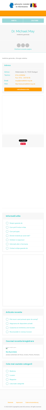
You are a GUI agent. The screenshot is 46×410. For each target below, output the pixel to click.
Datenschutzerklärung (32, 402)
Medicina (13, 371)
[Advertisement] (23, 177)
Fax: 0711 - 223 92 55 (22, 78)
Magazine (13, 379)
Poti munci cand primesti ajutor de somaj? (24, 319)
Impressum (19, 402)
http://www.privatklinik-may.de (25, 84)
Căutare (34, 20)
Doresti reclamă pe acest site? (20, 236)
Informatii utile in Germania (19, 244)
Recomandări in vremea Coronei (21, 332)
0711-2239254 (20, 75)
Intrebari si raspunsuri (17, 240)
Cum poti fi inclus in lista (18, 227)
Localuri (12, 375)
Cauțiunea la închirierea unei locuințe (22, 328)
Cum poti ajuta (14, 231)
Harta (13, 20)
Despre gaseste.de (16, 223)
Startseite (10, 402)
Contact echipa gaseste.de (19, 248)
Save (24, 144)
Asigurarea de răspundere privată (21, 323)
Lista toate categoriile (17, 383)
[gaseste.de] (23, 5)
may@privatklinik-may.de (23, 80)
